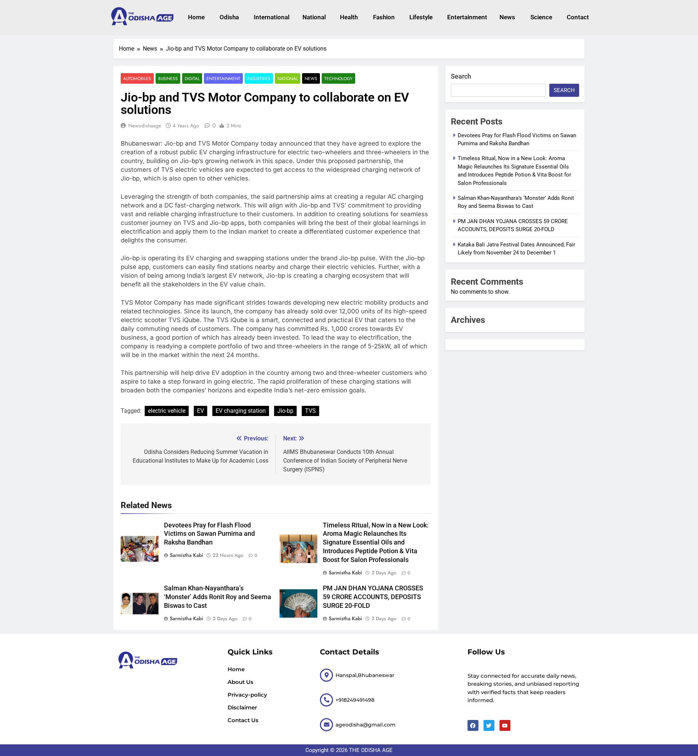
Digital (192, 78)
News (507, 17)
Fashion (384, 17)
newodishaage (144, 125)
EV (200, 410)
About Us (240, 681)
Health (349, 17)
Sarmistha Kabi (186, 555)
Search (461, 76)
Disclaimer (242, 707)
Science (541, 17)
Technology (338, 78)
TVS (310, 410)
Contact (578, 17)
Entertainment (466, 17)
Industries (258, 78)
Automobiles (137, 78)
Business (168, 78)
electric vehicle (166, 410)
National (314, 17)
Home (196, 17)
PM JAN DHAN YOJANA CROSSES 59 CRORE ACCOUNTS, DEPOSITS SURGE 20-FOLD (373, 597)
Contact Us (243, 720)
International (271, 17)
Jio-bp (285, 410)
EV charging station (241, 410)
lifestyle (421, 17)
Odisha (229, 17)
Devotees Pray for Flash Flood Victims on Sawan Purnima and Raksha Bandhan (209, 534)
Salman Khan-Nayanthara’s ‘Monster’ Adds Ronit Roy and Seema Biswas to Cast (217, 597)
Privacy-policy (247, 694)
